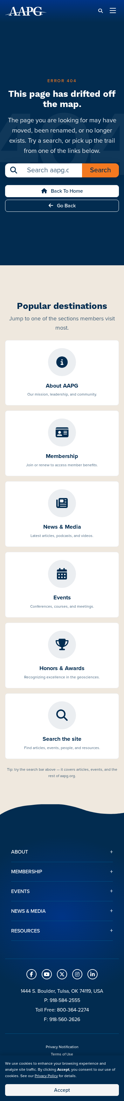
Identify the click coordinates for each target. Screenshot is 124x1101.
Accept (62, 1090)
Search (100, 170)
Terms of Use (62, 1054)
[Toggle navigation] (113, 11)
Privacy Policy (46, 1076)
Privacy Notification (62, 1047)
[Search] (100, 11)
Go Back (66, 205)
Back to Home (66, 191)
